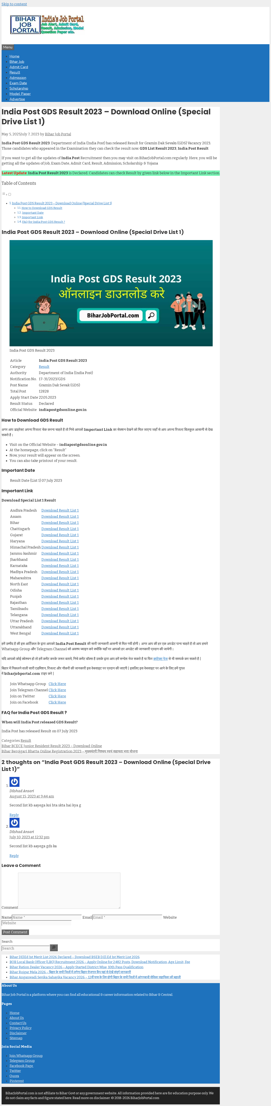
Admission (18, 77)
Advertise (17, 99)
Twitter (15, 1071)
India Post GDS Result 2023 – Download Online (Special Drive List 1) (62, 203)
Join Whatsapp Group (26, 1056)
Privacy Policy (21, 1028)
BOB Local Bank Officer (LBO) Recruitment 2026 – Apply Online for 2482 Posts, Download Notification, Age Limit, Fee (100, 962)
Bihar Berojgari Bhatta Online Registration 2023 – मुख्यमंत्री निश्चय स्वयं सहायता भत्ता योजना (70, 751)
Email (87, 917)
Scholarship (19, 88)
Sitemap (16, 1038)
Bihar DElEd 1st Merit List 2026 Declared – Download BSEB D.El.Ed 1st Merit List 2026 (75, 957)
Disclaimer (18, 1033)
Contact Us (18, 1023)
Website (170, 917)
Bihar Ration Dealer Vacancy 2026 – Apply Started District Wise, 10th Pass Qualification (76, 967)
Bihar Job (17, 61)
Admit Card (19, 67)
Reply (14, 815)
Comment (10, 907)
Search (7, 941)
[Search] (54, 947)
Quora (14, 1076)
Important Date (33, 212)
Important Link (32, 217)
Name (7, 917)
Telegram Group (22, 1061)
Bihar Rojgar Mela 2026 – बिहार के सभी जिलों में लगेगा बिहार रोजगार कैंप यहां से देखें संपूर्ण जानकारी (70, 972)
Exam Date (18, 83)
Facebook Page (22, 1066)
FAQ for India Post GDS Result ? (43, 222)
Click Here (57, 684)
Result (15, 72)
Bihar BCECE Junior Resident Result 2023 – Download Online (52, 746)
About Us (17, 1018)
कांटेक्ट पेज (160, 659)
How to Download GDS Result (42, 208)
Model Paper (20, 93)
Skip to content (14, 4)
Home (14, 56)
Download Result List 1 (60, 510)
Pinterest (17, 1081)
